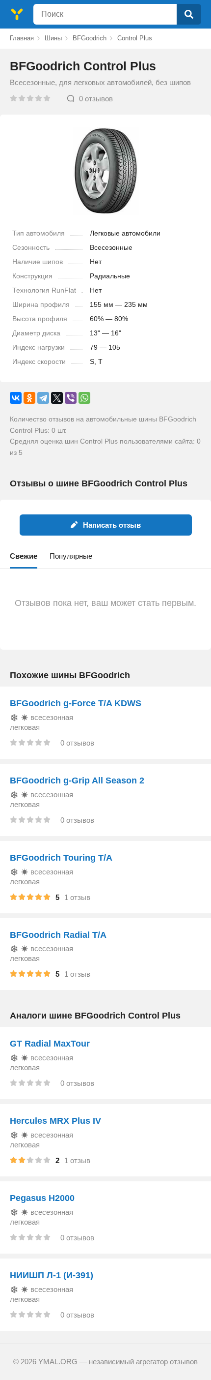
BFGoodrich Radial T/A (58, 935)
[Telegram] (43, 398)
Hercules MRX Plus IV (55, 1121)
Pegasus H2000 (42, 1198)
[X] (57, 398)
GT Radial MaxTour (50, 1044)
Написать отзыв (112, 525)
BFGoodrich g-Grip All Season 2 (77, 780)
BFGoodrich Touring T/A (61, 858)
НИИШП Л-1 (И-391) (51, 1275)
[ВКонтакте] (16, 398)
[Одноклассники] (29, 398)
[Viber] (71, 398)
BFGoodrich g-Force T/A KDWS (75, 703)
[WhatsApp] (84, 398)
